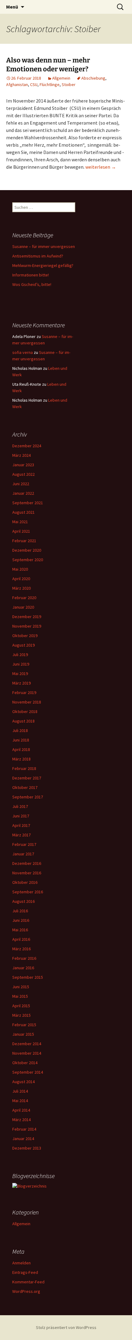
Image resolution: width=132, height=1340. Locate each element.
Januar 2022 (23, 493)
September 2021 (27, 502)
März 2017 (21, 835)
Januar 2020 (23, 607)
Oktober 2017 (24, 787)
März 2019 (21, 683)
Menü (12, 7)
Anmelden (21, 1263)
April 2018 (21, 749)
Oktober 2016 (24, 882)
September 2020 (27, 559)
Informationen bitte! (30, 275)
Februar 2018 (24, 768)
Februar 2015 (24, 1024)
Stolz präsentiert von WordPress (66, 1327)
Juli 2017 (20, 806)
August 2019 (23, 645)
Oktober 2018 (24, 711)
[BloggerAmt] (29, 1185)
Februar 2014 (24, 1129)
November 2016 (26, 873)
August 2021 (23, 512)
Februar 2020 (24, 597)
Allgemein (61, 78)
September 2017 (27, 797)
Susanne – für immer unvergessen (43, 246)
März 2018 (21, 759)
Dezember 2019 (26, 616)
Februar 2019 (24, 692)
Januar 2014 (23, 1138)
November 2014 (26, 1053)
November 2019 (26, 626)
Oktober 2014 (24, 1062)
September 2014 (27, 1072)
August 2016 (23, 901)
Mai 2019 (20, 673)
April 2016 (21, 939)
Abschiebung (93, 78)
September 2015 (27, 977)
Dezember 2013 (26, 1148)
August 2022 (23, 474)
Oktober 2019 (24, 635)
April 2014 (21, 1110)
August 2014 (23, 1081)
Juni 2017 (20, 816)
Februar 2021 (24, 540)
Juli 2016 (20, 911)
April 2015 (21, 1005)
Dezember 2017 (26, 778)
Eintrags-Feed (25, 1272)
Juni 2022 (20, 483)
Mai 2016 (20, 930)
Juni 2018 (20, 740)
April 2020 (21, 578)
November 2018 (26, 702)
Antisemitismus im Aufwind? (37, 256)
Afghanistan (17, 84)
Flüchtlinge (50, 84)
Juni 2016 (20, 920)
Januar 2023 (23, 464)
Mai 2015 (20, 996)
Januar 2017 (23, 854)
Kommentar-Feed (28, 1282)
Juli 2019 (20, 654)
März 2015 (21, 1015)
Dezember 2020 (26, 550)
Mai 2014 (20, 1100)
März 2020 (21, 588)
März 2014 (21, 1119)
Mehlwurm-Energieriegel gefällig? (42, 265)
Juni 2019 (20, 664)
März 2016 (21, 949)
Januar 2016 (23, 967)
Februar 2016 (24, 958)
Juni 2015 (20, 986)
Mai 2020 (20, 569)
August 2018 (23, 721)
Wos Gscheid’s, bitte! (31, 284)
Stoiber (69, 84)
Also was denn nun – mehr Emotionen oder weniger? (48, 64)
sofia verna (22, 352)
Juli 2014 (20, 1091)
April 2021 (21, 531)
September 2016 (27, 892)
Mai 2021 (20, 521)
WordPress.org (26, 1291)
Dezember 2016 (26, 863)
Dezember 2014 (26, 1043)
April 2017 (21, 825)
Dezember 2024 (26, 446)
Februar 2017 (24, 844)
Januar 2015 (23, 1034)
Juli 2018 (20, 730)
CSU (33, 84)
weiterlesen (100, 167)
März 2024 (21, 455)
